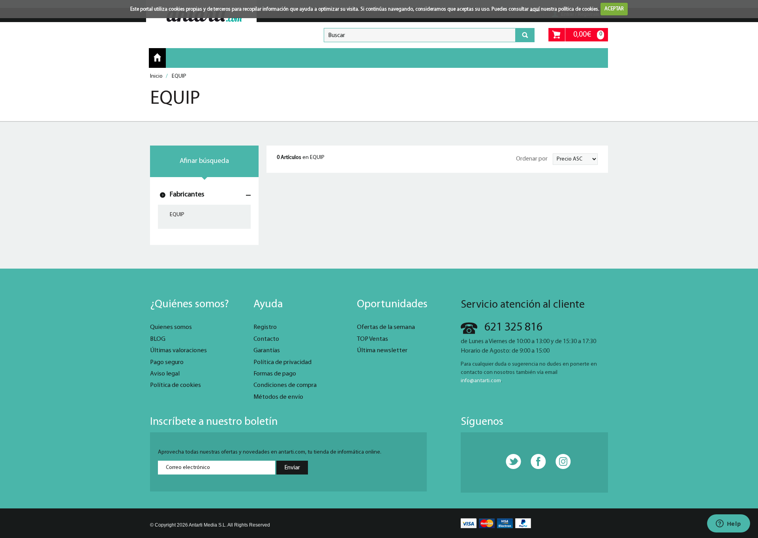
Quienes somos (171, 327)
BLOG (157, 339)
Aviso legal (165, 374)
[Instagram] (559, 462)
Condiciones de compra (285, 385)
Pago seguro (167, 362)
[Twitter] (509, 462)
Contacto (266, 339)
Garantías (266, 350)
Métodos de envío (278, 397)
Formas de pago (274, 374)
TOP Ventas (372, 339)
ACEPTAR (614, 8)
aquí (535, 8)
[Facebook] (534, 462)
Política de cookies (175, 385)
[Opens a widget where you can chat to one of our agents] (728, 524)
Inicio (157, 57)
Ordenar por (532, 159)
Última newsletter (382, 350)
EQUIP (177, 215)
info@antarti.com (481, 381)
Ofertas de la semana (386, 327)
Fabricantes (187, 194)
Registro (265, 327)
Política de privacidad (282, 362)
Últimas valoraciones (178, 350)
